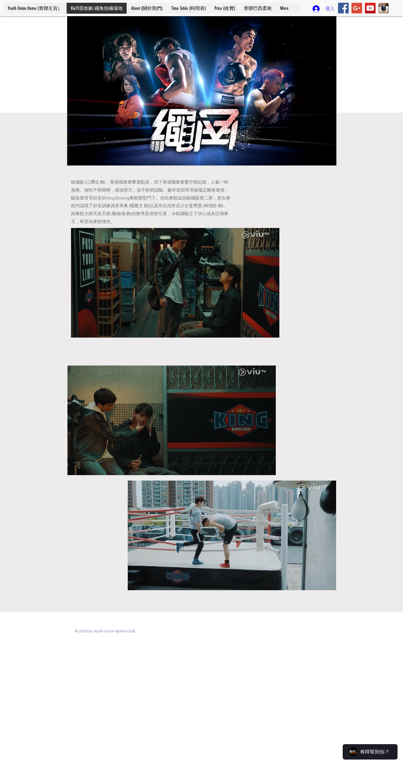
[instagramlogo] (383, 8)
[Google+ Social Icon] (356, 8)
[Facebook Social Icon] (343, 8)
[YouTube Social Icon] (370, 8)
